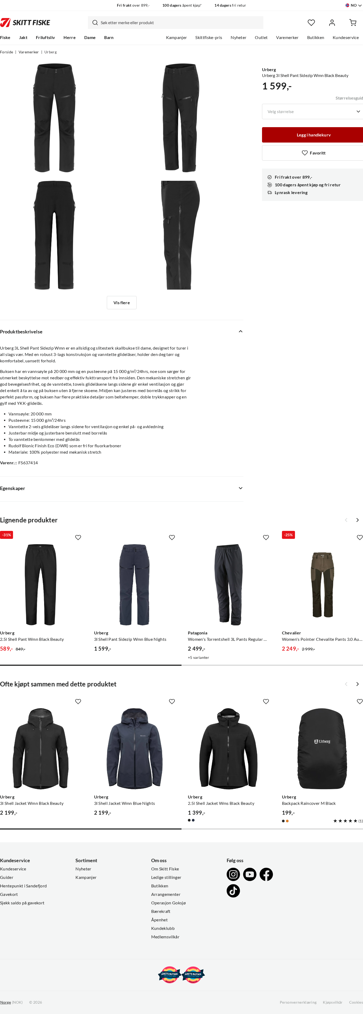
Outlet (261, 37)
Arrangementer (165, 894)
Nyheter (238, 37)
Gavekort (9, 894)
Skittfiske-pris (208, 37)
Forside (6, 52)
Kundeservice (346, 37)
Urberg (50, 52)
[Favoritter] (311, 23)
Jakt (23, 37)
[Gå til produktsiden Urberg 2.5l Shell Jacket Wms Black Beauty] (228, 748)
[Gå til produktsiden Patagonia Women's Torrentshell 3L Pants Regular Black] (228, 584)
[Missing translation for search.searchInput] (93, 23)
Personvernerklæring (298, 1002)
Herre (70, 37)
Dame (90, 37)
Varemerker (287, 37)
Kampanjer (176, 37)
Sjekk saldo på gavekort (22, 902)
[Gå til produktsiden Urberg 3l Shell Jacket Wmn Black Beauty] (40, 748)
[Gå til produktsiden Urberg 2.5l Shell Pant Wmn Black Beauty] (40, 584)
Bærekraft (161, 911)
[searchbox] (180, 22)
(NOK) (11, 1002)
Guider (6, 877)
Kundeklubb (163, 928)
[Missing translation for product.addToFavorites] (78, 537)
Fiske (5, 37)
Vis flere (121, 302)
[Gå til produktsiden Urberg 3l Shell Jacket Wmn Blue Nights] (134, 748)
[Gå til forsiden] (25, 22)
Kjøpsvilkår (333, 1002)
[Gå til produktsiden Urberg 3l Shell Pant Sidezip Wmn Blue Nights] (134, 584)
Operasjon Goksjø (168, 902)
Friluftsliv (45, 37)
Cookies (356, 1002)
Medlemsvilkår (165, 936)
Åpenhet (159, 919)
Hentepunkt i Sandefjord (23, 885)
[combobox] (175, 22)
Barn (108, 37)
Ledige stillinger (166, 877)
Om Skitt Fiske (165, 868)
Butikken (315, 37)
